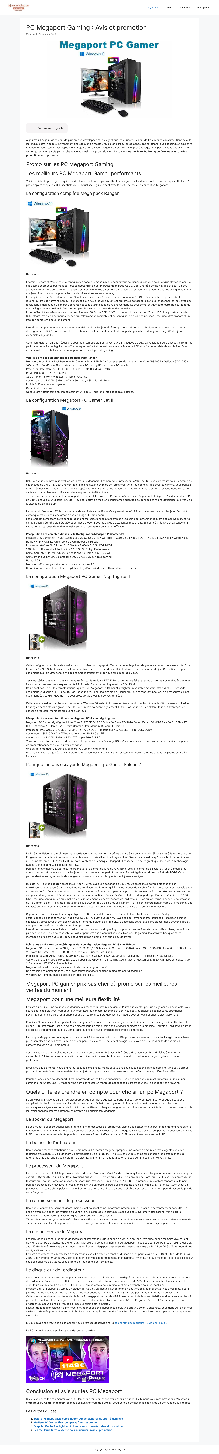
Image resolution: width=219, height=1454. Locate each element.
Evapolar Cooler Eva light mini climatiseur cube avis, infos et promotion (78, 1426)
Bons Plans (184, 7)
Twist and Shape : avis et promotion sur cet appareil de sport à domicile (78, 1418)
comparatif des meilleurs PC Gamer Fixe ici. (141, 1322)
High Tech (153, 7)
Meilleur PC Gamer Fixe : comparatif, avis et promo (65, 1422)
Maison (168, 7)
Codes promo (203, 7)
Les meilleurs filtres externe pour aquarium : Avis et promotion (73, 1430)
